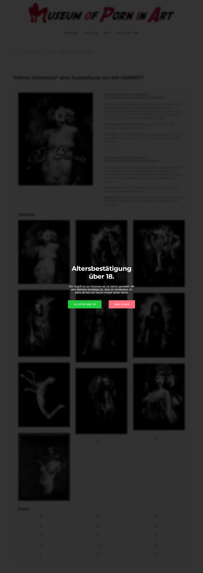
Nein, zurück (121, 304)
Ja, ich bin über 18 (85, 304)
